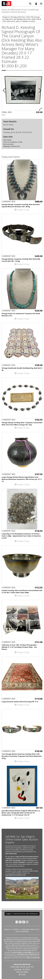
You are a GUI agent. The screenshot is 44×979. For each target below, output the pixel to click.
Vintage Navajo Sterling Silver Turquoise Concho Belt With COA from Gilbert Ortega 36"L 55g (22, 424)
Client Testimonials (22, 931)
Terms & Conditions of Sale (12, 142)
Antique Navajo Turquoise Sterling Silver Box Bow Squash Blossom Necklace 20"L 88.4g (21, 205)
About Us (7, 929)
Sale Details (7, 140)
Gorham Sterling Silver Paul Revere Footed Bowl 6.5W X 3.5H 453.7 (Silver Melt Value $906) (22, 591)
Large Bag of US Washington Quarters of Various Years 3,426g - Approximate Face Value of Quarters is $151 (21, 536)
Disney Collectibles (19, 862)
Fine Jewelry (17, 860)
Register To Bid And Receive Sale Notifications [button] (22, 914)
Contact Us (16, 929)
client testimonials (11, 853)
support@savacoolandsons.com (15, 875)
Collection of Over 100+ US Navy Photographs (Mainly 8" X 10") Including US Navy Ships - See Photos (19, 647)
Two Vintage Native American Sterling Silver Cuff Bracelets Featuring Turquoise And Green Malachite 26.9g (22, 756)
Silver (10, 860)
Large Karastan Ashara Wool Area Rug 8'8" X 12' (20, 702)
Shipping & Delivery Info (11, 146)
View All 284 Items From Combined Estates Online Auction (20, 10)
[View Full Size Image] (40, 109)
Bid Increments (8, 144)
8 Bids (3, 114)
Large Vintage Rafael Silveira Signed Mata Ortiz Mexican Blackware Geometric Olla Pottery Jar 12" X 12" (22, 479)
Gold (6, 860)
